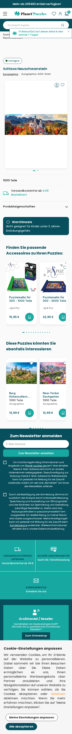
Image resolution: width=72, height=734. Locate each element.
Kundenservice (18, 525)
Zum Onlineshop (36, 635)
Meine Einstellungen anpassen (31, 717)
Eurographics (10, 74)
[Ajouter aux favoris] (62, 84)
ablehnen (58, 694)
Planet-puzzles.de (35, 465)
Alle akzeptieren (21, 726)
